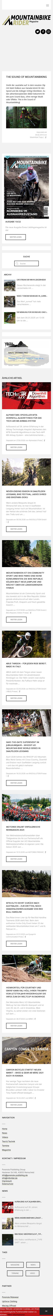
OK (46, 1311)
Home (4, 1129)
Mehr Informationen (16, 1314)
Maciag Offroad (9, 1305)
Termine (5, 1145)
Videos (5, 1137)
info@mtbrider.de (9, 1178)
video (32, 1273)
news (33, 1265)
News (4, 1133)
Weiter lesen (15, 237)
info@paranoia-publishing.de (15, 1175)
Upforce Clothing (9, 1301)
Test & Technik (8, 1141)
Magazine (6, 1150)
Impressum (7, 1181)
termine (15, 1273)
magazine (15, 1265)
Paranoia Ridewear (10, 1297)
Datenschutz (7, 1184)
